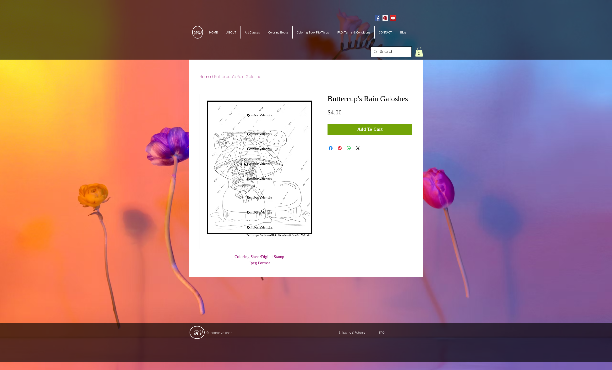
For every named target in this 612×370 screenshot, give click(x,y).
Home (205, 76)
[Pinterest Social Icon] (385, 18)
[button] (419, 52)
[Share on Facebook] (330, 148)
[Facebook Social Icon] (377, 18)
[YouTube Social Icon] (393, 18)
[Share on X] (358, 148)
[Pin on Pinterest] (340, 148)
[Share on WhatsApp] (349, 148)
